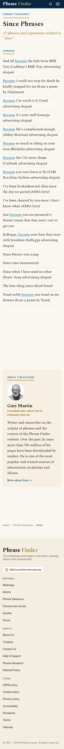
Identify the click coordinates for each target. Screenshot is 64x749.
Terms (7, 719)
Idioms (7, 591)
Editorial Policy (11, 670)
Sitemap (8, 727)
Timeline (8, 642)
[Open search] (50, 3)
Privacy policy (11, 698)
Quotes (7, 613)
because (21, 61)
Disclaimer (9, 712)
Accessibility (10, 706)
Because (9, 80)
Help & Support (12, 655)
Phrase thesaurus (23, 525)
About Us (8, 634)
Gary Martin (19, 405)
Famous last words (14, 606)
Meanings (8, 585)
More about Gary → (19, 480)
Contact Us (9, 649)
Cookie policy (11, 691)
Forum (6, 620)
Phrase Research (13, 663)
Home (6, 525)
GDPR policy (10, 684)
